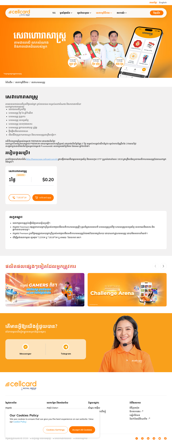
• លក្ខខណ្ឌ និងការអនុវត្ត (40, 438)
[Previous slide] (155, 266)
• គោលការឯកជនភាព (62, 438)
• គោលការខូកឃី (80, 438)
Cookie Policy (19, 421)
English (163, 2)
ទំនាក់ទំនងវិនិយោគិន (138, 419)
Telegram (66, 353)
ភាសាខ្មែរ (153, 2)
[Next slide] (163, 266)
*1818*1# (21, 197)
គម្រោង (8, 408)
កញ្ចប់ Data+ (52, 408)
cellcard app (45, 197)
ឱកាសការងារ (135, 411)
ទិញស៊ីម (156, 12)
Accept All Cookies (82, 429)
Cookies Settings (55, 429)
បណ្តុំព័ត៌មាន (135, 415)
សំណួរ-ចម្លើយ (94, 408)
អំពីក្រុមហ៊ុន (134, 408)
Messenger (25, 353)
